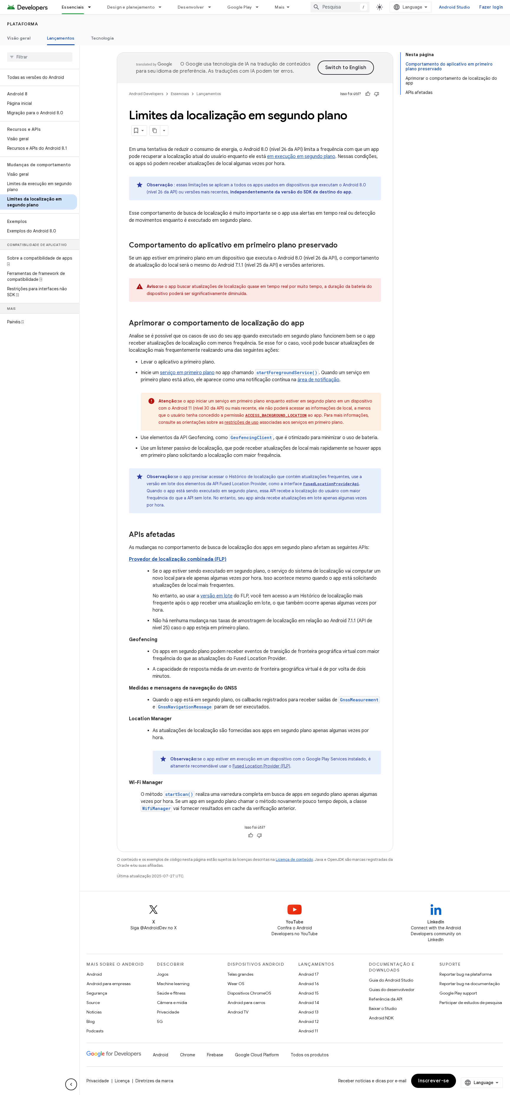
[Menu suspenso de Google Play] (260, 7)
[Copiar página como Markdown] (155, 131)
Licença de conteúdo (294, 859)
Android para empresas (108, 983)
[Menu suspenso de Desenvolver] (212, 7)
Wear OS (236, 983)
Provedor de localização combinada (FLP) (177, 559)
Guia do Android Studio (391, 980)
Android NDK (381, 1018)
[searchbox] (39, 57)
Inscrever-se (433, 1081)
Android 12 (308, 1021)
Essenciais (73, 7)
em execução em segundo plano (301, 156)
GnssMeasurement (359, 700)
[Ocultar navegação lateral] (71, 1084)
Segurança (96, 993)
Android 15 (308, 993)
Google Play (239, 7)
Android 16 (308, 983)
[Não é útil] (376, 93)
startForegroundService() (286, 372)
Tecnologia (102, 38)
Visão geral (18, 38)
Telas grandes (240, 974)
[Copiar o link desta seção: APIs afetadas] (181, 535)
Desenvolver (191, 7)
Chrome (187, 1054)
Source (93, 1002)
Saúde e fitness (171, 993)
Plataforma (22, 24)
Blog (90, 1021)
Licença (122, 1080)
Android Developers (146, 93)
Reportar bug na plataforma (465, 974)
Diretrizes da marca (154, 1080)
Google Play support (458, 993)
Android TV (238, 1012)
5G (160, 1021)
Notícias (94, 1012)
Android (94, 974)
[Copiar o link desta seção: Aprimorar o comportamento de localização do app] (310, 323)
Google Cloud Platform (257, 1054)
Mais (280, 7)
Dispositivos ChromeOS (249, 993)
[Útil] (367, 93)
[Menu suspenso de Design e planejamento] (163, 7)
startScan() (179, 794)
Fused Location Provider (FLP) (261, 766)
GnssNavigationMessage (185, 707)
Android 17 (308, 974)
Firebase (215, 1054)
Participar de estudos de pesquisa (470, 1002)
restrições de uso (242, 422)
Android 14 (308, 1002)
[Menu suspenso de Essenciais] (92, 7)
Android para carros (246, 1002)
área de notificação (318, 380)
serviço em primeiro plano (187, 373)
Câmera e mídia (172, 1002)
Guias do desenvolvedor (391, 989)
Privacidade (168, 1012)
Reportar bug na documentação (469, 983)
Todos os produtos (309, 1054)
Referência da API (385, 999)
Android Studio (454, 7)
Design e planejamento (131, 7)
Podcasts (94, 1031)
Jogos (162, 974)
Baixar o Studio (383, 1008)
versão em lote (216, 596)
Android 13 (308, 1012)
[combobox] (340, 7)
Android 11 (308, 1031)
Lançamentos (61, 38)
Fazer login (491, 7)
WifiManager (156, 808)
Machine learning (173, 983)
